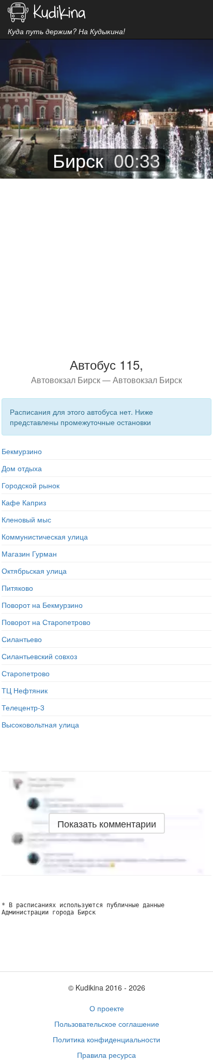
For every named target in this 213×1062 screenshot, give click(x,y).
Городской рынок (30, 485)
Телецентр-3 (23, 707)
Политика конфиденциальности (106, 1039)
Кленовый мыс (26, 519)
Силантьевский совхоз (39, 656)
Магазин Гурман (29, 553)
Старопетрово (26, 673)
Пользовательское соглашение (106, 1024)
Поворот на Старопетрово (46, 622)
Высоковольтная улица (40, 724)
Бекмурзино (22, 451)
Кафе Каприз (24, 502)
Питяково (17, 588)
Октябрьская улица (34, 570)
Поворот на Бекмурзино (42, 605)
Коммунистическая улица (45, 536)
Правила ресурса (106, 1055)
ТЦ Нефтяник (25, 690)
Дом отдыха (22, 468)
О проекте (106, 1008)
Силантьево (22, 639)
